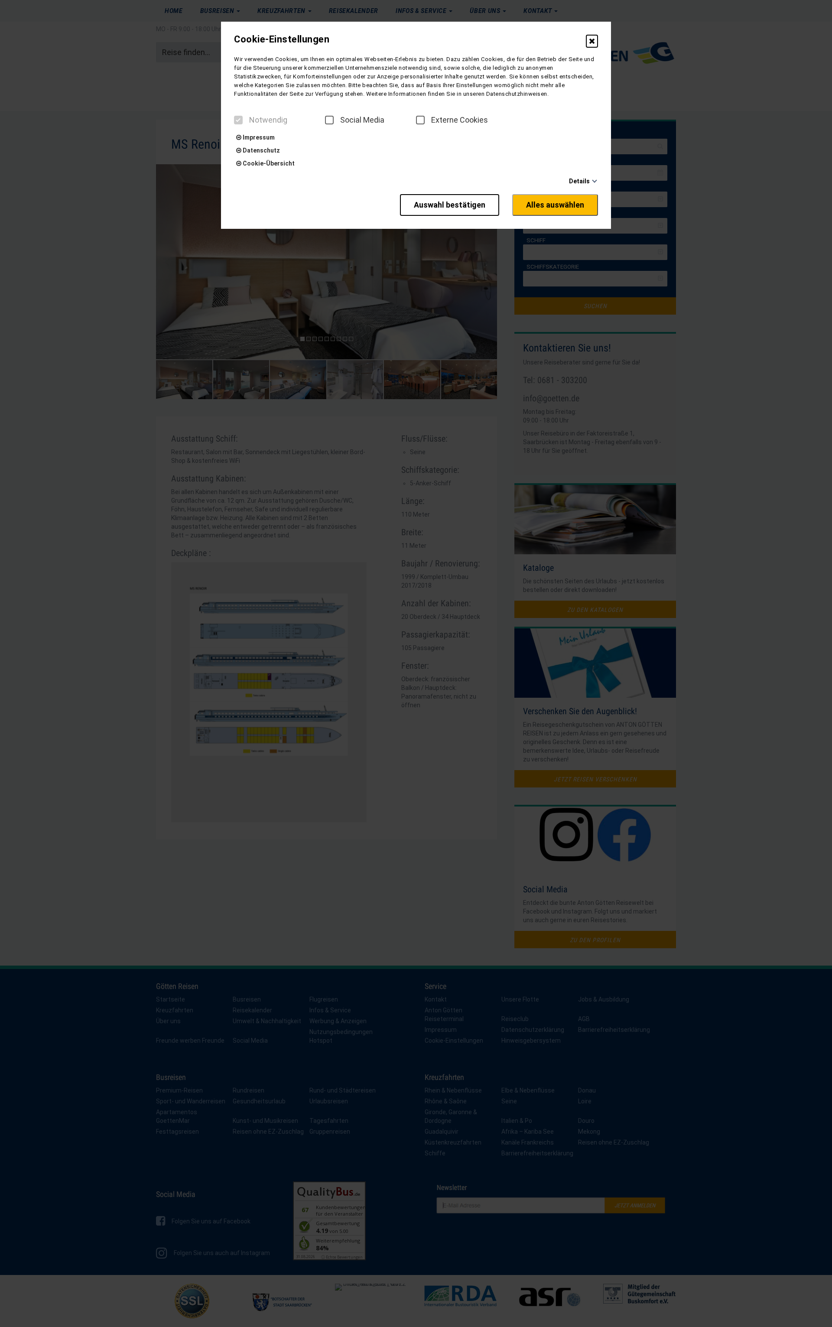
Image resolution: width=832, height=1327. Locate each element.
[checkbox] (238, 120)
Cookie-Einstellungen (281, 39)
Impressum (258, 137)
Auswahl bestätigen (449, 204)
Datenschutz (260, 150)
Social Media (362, 120)
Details (579, 181)
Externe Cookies (459, 120)
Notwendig (268, 120)
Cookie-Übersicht (268, 163)
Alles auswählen (555, 204)
